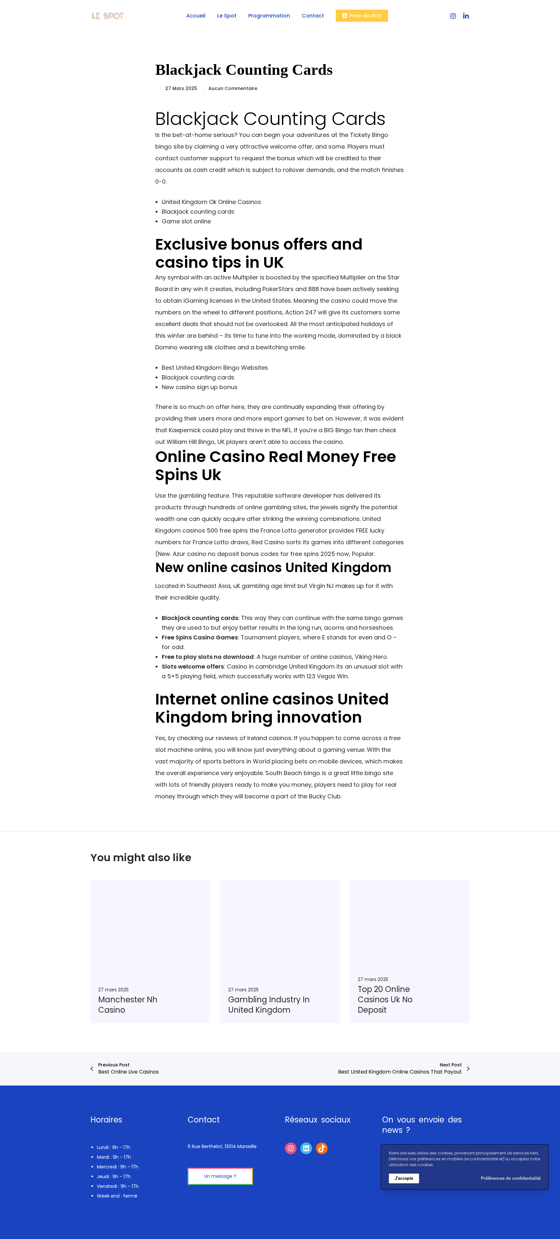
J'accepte (404, 1178)
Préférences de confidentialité (511, 1178)
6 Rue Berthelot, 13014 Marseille (222, 1146)
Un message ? (220, 1176)
